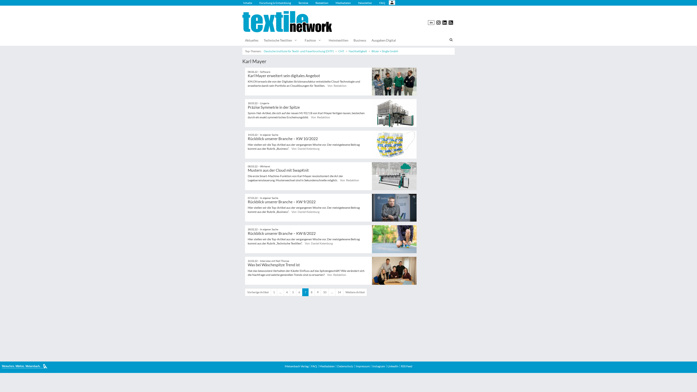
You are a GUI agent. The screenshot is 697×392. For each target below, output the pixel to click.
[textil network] (287, 21)
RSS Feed (406, 366)
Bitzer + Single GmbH (385, 51)
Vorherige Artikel (258, 292)
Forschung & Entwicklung (275, 3)
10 (324, 292)
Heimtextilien (338, 40)
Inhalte (247, 3)
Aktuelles (251, 40)
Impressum (363, 366)
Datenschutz (345, 366)
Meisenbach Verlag (297, 366)
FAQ (382, 3)
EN (431, 22)
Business (360, 40)
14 (339, 292)
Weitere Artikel (355, 292)
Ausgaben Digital (384, 40)
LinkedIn (393, 366)
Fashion (310, 40)
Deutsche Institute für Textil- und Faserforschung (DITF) (299, 51)
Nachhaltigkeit (358, 51)
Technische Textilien (278, 40)
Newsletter (365, 3)
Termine (303, 3)
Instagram (378, 366)
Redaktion (321, 3)
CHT (341, 51)
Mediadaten (343, 3)
